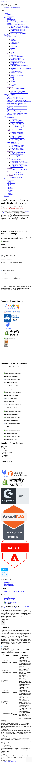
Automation (10, 175)
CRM (8, 82)
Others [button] (2, 752)
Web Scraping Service (16, 61)
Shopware (13, 39)
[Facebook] (7, 3)
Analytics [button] (3, 735)
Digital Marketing (11, 20)
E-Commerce (10, 117)
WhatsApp (13, 761)
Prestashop (10, 185)
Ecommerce (11, 180)
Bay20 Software (5, 1)
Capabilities (7, 35)
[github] (12, 3)
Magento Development (10, 94)
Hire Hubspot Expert (16, 159)
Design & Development (17, 56)
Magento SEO (11, 110)
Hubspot (13, 85)
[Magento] (6, 3)
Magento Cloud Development (15, 98)
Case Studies (10, 16)
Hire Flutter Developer (16, 156)
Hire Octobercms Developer (18, 139)
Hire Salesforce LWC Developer (19, 162)
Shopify (13, 45)
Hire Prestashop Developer (17, 126)
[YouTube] (13, 3)
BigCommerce (11, 183)
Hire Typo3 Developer (16, 136)
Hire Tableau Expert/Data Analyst (19, 170)
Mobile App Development (17, 59)
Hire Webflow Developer (17, 141)
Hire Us (6, 116)
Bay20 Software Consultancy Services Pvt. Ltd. (15, 607)
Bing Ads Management (16, 32)
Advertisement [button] (4, 744)
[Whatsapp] (2, 3)
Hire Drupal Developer (16, 135)
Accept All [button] (12, 617)
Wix (12, 49)
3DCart (12, 52)
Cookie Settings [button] (5, 617)
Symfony (13, 48)
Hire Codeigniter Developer (18, 145)
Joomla (12, 80)
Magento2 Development (13, 97)
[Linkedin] (9, 3)
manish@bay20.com (9, 598)
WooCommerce (15, 42)
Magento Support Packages (14, 114)
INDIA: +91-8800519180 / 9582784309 (14, 591)
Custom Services (15, 55)
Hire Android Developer (17, 154)
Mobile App (10, 87)
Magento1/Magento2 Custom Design (16, 100)
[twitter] (10, 3)
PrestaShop (13, 40)
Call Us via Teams (5, 761)
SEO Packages (8, 17)
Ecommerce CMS (11, 36)
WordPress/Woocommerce (17, 75)
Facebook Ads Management (18, 30)
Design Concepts (8, 584)
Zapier (9, 193)
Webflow (13, 81)
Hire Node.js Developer (17, 148)
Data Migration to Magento (14, 111)
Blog (5, 178)
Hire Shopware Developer (17, 123)
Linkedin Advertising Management (20, 27)
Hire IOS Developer (16, 155)
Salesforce (13, 84)
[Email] (4, 3)
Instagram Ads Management (18, 29)
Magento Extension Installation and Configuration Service (16, 103)
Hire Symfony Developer (17, 149)
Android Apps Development (18, 88)
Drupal (12, 78)
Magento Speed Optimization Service (17, 109)
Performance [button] (4, 727)
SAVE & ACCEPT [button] (6, 760)
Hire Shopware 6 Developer (18, 125)
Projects (6, 13)
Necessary (5, 646)
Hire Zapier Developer (16, 177)
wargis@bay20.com (9, 599)
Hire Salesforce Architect (17, 167)
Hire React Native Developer (18, 152)
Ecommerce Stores (9, 582)
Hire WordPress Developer (17, 132)
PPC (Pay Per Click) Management (16, 24)
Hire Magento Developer (17, 122)
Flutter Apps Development (17, 90)
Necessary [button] (3, 645)
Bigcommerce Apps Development (19, 93)
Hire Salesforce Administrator (18, 164)
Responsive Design (16, 58)
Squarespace (14, 46)
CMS (8, 74)
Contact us (6, 196)
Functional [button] (3, 720)
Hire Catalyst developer (17, 174)
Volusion (13, 51)
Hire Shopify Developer (17, 129)
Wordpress (10, 188)
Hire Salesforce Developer (17, 161)
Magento (10, 181)
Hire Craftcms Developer (17, 138)
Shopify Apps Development (18, 91)
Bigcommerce (14, 43)
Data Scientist (10, 168)
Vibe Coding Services (16, 72)
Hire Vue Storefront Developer (19, 172)
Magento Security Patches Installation (17, 113)
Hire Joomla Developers (17, 133)
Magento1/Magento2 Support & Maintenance (19, 101)
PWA (8, 171)
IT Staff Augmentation (16, 71)
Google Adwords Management (19, 33)
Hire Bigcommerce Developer (18, 127)
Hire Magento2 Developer (17, 120)
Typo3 (12, 77)
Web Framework (11, 142)
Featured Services (11, 53)
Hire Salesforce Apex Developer (19, 165)
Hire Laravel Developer (17, 146)
